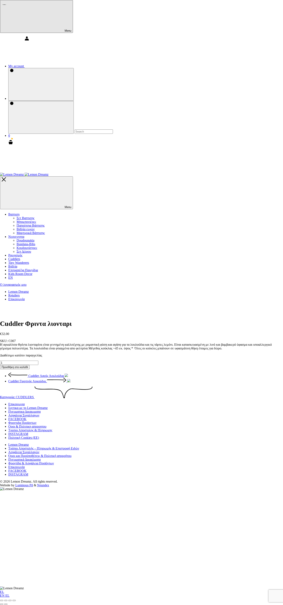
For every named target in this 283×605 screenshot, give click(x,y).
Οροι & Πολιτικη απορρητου (27, 426)
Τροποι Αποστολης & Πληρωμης (30, 430)
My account (16, 66)
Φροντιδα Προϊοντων (22, 422)
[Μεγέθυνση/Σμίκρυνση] (1, 600)
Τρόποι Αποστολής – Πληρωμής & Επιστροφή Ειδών (43, 448)
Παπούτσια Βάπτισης (31, 225)
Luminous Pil (24, 485)
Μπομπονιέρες (26, 222)
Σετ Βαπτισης (25, 218)
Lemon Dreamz (18, 291)
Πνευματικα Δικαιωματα (24, 411)
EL (2, 592)
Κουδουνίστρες (27, 248)
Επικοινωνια (16, 404)
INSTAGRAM (18, 434)
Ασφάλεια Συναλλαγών (23, 452)
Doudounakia (25, 240)
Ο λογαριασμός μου (13, 284)
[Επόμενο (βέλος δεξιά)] (5, 604)
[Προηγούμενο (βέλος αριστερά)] (1, 604)
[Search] (41, 84)
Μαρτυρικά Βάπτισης (31, 233)
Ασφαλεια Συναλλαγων (23, 415)
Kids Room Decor (20, 274)
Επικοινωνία (16, 299)
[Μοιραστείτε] (10, 600)
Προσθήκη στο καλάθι (15, 367)
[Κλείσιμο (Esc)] (14, 600)
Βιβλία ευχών (26, 229)
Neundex (43, 485)
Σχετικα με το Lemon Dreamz (28, 408)
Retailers (14, 295)
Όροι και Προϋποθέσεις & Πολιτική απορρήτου (39, 456)
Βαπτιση (13, 214)
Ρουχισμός (15, 255)
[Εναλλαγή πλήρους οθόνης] (5, 600)
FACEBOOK (17, 419)
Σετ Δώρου (24, 251)
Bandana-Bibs (26, 244)
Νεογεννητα (16, 236)
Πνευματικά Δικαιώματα (24, 459)
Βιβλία (12, 266)
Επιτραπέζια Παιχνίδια (23, 270)
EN (2, 595)
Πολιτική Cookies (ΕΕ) (23, 437)
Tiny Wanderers (18, 262)
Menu (67, 30)
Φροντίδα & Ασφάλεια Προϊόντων (31, 463)
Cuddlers (14, 259)
